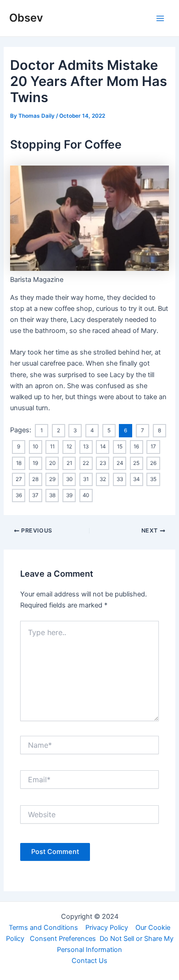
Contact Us (89, 961)
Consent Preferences (63, 938)
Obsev (26, 17)
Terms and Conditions (43, 927)
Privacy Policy (106, 927)
